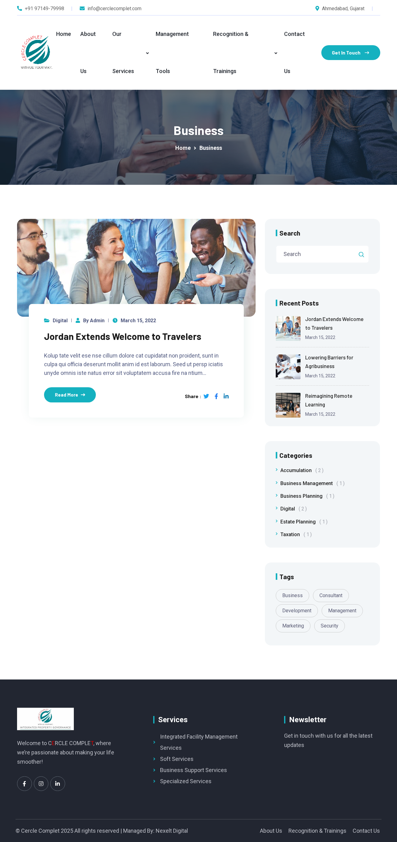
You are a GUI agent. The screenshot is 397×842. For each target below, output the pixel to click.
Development (296, 611)
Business (292, 595)
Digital (60, 320)
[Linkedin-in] (57, 783)
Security (329, 626)
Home (63, 34)
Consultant (330, 595)
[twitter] (206, 396)
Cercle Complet (40, 830)
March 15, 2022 (138, 320)
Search (289, 233)
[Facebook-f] (24, 783)
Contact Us (294, 52)
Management (342, 611)
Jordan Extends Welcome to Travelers (122, 336)
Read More (66, 394)
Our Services (123, 52)
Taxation (294, 534)
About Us (88, 52)
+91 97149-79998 (44, 8)
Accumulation (300, 470)
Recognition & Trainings (230, 52)
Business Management (311, 483)
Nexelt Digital (172, 830)
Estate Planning (302, 522)
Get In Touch (346, 52)
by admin (94, 320)
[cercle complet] (36, 52)
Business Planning (306, 496)
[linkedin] (226, 396)
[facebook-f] (216, 396)
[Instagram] (41, 783)
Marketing (293, 626)
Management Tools (172, 52)
